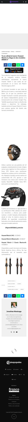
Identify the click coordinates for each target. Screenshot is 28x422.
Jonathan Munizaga (6, 51)
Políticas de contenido (14, 405)
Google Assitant (11, 283)
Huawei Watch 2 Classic (13, 289)
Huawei (19, 283)
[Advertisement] (14, 21)
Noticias (12, 51)
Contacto (14, 401)
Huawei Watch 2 (11, 286)
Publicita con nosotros (14, 399)
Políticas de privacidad (14, 403)
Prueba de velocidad (14, 397)
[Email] (14, 65)
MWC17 (22, 289)
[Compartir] (6, 65)
